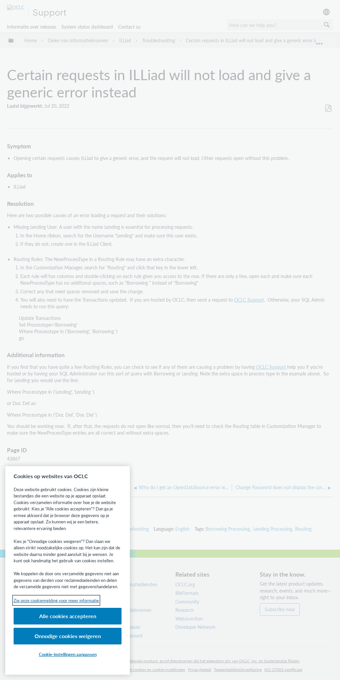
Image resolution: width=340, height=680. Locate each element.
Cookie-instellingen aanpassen (68, 654)
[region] (67, 570)
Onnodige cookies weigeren (68, 636)
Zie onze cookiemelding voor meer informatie (56, 600)
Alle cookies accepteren (67, 616)
